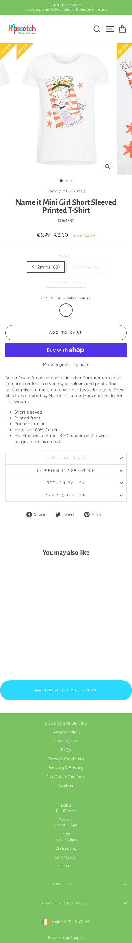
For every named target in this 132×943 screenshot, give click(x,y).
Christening (66, 848)
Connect (64, 884)
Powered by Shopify (66, 937)
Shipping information (66, 470)
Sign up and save (64, 903)
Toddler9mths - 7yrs (66, 822)
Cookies (65, 785)
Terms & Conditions (66, 758)
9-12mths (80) (46, 266)
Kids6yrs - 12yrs (66, 836)
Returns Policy (66, 732)
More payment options (66, 364)
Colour (66, 298)
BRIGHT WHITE (66, 310)
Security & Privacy (66, 767)
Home (52, 190)
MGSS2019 (72, 190)
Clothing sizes (66, 458)
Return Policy (66, 483)
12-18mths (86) (85, 266)
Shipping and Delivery (66, 723)
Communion (65, 857)
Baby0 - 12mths (66, 808)
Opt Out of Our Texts (66, 776)
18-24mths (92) (66, 282)
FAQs (66, 749)
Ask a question (66, 495)
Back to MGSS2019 (70, 690)
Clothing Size (66, 740)
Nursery (66, 865)
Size (65, 256)
